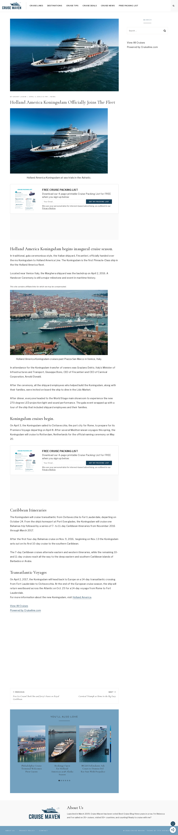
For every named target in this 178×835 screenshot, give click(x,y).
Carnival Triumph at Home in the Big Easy (97, 694)
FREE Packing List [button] (128, 5)
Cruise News (108, 5)
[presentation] (31, 743)
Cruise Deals (89, 5)
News (53, 97)
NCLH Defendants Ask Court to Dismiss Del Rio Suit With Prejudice (93, 768)
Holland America (82, 597)
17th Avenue (163, 830)
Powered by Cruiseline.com (25, 610)
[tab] (59, 780)
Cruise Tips (72, 5)
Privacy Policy (27, 830)
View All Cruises (19, 606)
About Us (10, 830)
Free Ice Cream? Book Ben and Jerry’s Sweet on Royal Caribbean (36, 696)
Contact (43, 830)
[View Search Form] (173, 5)
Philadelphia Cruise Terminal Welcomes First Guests (31, 768)
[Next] (107, 752)
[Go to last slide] (22, 752)
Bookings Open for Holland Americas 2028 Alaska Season (62, 770)
